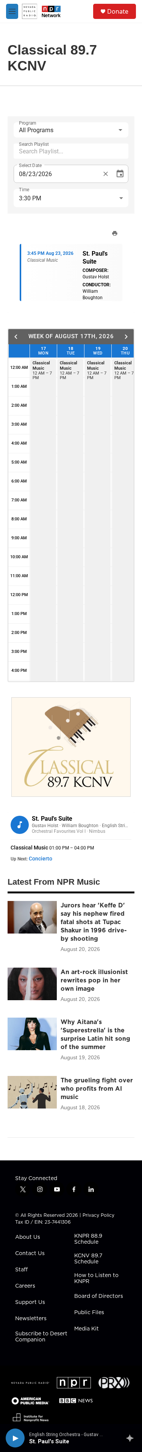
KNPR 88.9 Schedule (88, 1239)
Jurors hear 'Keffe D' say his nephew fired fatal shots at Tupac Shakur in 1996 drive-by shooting (94, 922)
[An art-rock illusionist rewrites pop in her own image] (32, 984)
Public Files (89, 1313)
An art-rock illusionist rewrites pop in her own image (94, 980)
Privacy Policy (98, 1215)
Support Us (30, 1302)
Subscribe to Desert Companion (41, 1337)
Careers (25, 1286)
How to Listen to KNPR (96, 1278)
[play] (15, 1438)
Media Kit (86, 1329)
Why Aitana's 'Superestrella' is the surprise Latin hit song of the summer (95, 1034)
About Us (27, 1237)
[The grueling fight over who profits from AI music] (32, 1092)
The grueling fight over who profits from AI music (97, 1088)
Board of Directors (98, 1296)
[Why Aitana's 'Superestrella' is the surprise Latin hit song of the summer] (32, 1034)
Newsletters (31, 1319)
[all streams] (132, 1438)
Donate (117, 11)
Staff (21, 1270)
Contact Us (30, 1254)
